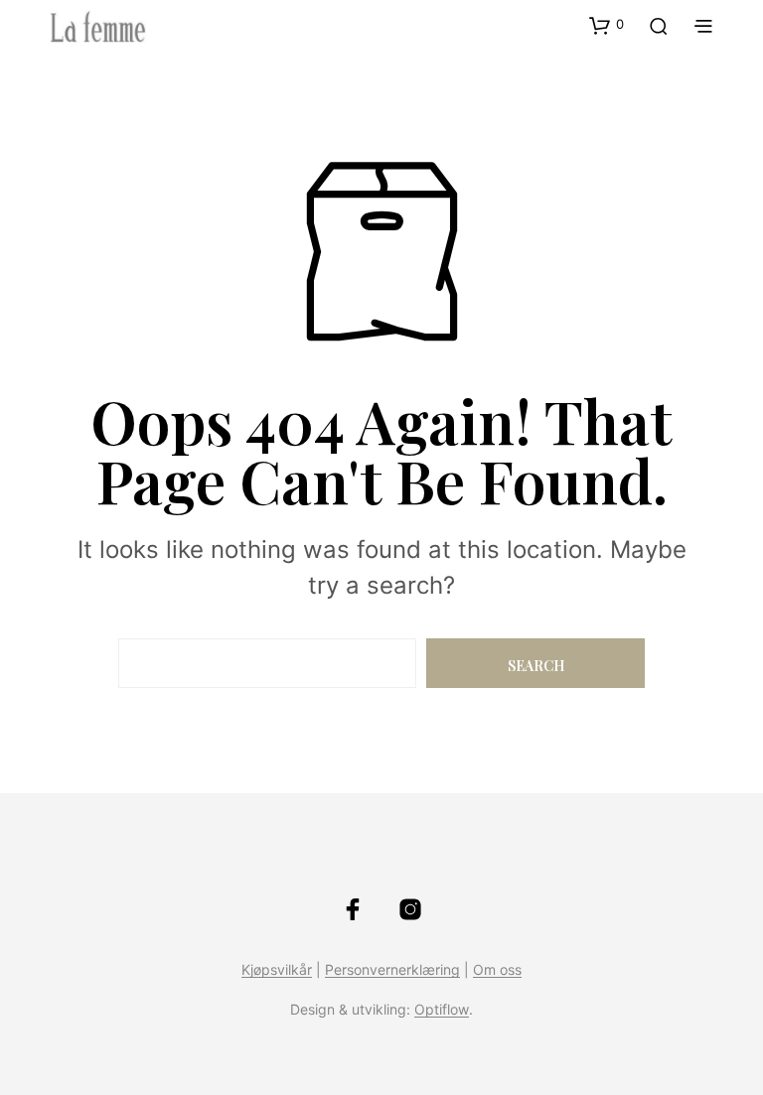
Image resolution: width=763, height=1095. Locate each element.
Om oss (497, 970)
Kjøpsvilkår (276, 970)
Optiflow (441, 1010)
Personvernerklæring (392, 970)
